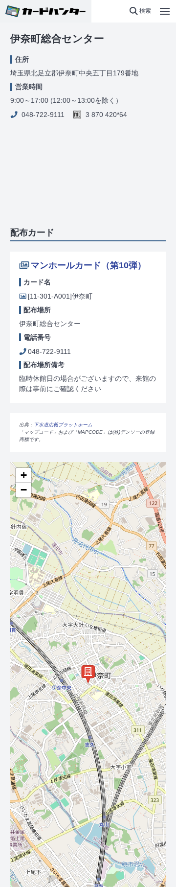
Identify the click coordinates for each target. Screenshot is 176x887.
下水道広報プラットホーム (63, 424)
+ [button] (24, 475)
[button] (140, 11)
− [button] (24, 490)
